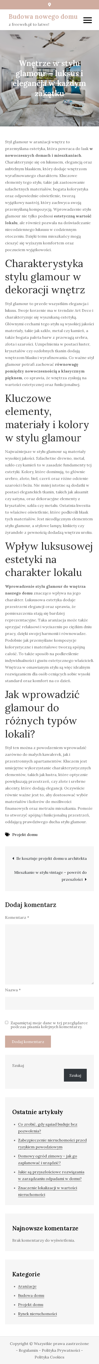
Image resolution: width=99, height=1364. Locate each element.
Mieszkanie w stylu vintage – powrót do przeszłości (50, 876)
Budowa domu (31, 1295)
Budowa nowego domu (43, 16)
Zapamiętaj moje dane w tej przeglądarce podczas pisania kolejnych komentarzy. (49, 1025)
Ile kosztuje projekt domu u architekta (51, 858)
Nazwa (13, 989)
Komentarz (17, 917)
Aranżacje (27, 1286)
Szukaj (18, 1065)
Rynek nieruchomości (37, 1313)
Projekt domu (24, 834)
